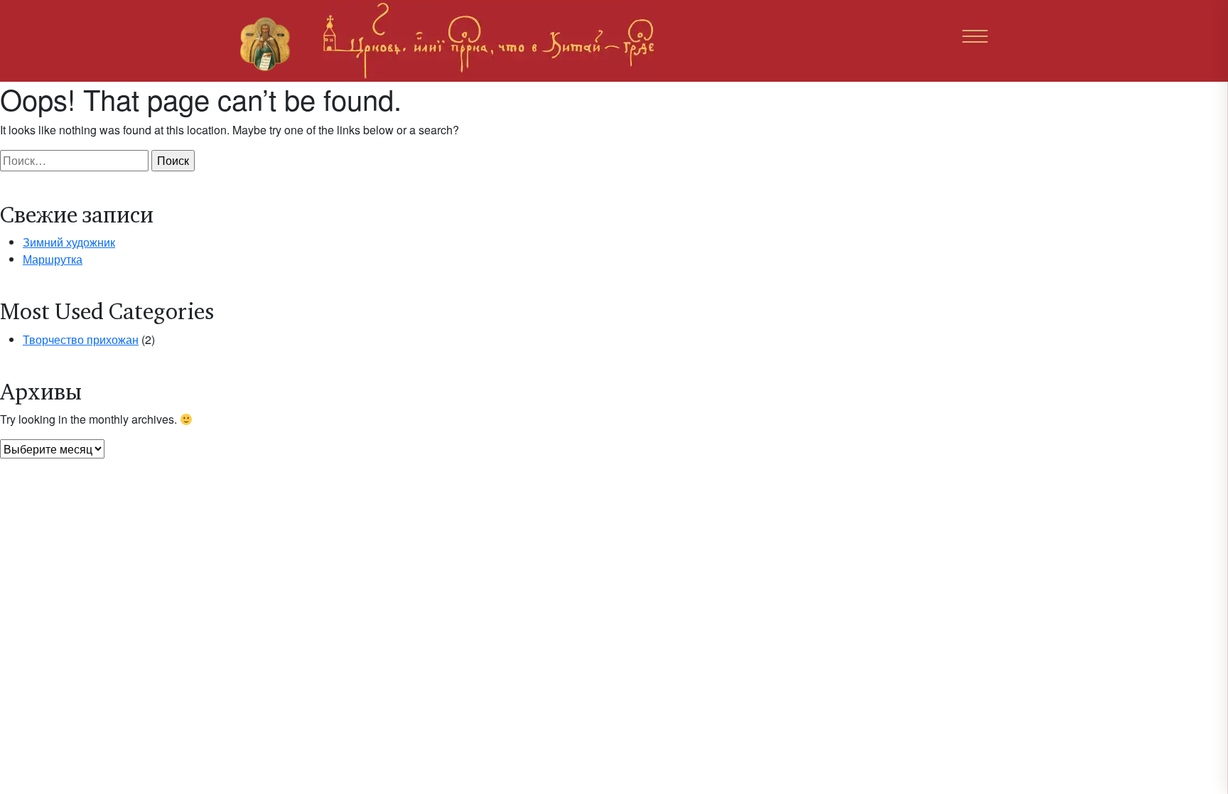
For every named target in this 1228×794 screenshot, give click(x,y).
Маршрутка (52, 259)
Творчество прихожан (81, 339)
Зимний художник (69, 242)
